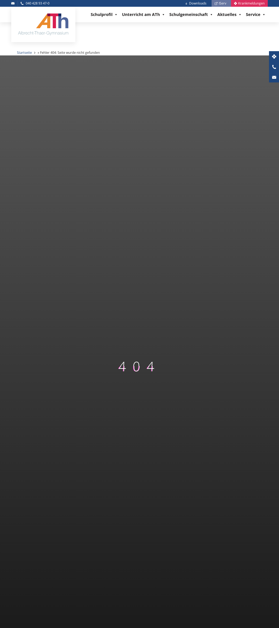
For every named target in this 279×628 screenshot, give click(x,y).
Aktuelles (227, 14)
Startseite (24, 52)
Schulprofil (102, 14)
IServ (222, 3)
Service (253, 14)
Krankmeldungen (251, 3)
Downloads (197, 3)
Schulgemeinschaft (188, 14)
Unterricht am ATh (141, 14)
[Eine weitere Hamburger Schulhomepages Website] (43, 24)
